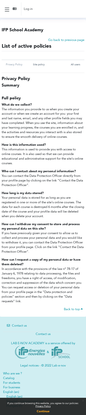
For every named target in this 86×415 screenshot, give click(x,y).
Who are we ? (12, 373)
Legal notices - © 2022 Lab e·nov (43, 365)
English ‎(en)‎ (11, 392)
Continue (43, 411)
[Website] (30, 352)
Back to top (72, 309)
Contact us (19, 325)
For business (11, 387)
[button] (15, 9)
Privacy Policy (43, 406)
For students (11, 383)
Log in (28, 9)
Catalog (8, 378)
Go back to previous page (66, 40)
